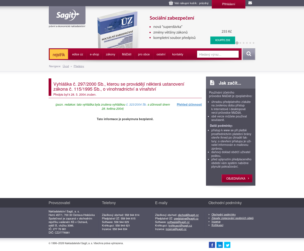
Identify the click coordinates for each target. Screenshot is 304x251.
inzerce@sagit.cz (176, 229)
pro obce (144, 54)
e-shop (94, 54)
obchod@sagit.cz (188, 215)
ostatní (161, 54)
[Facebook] (212, 245)
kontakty (177, 54)
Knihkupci (217, 225)
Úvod (66, 66)
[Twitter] (227, 245)
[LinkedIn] (220, 245)
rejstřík (59, 54)
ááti (126, 54)
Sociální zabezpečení (164, 12)
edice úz (77, 54)
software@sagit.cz (178, 222)
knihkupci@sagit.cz (180, 225)
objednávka (235, 178)
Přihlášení (228, 4)
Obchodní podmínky (224, 214)
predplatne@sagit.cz (186, 218)
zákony (110, 54)
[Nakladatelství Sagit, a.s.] (67, 24)
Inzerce (216, 221)
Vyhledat (248, 54)
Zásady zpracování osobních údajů (233, 218)
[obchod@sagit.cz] (250, 3)
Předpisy (79, 66)
